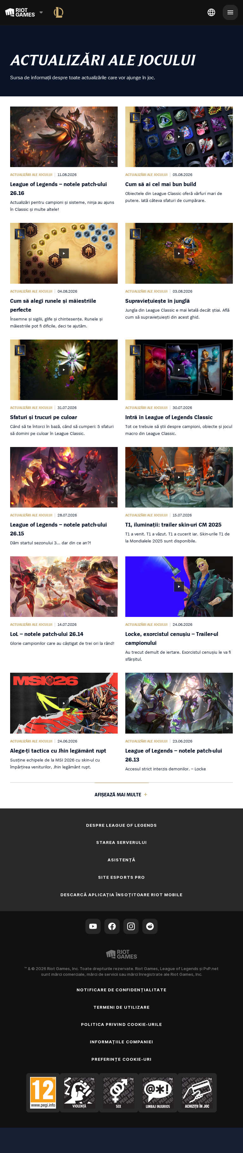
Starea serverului (121, 842)
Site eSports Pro (121, 877)
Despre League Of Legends (121, 825)
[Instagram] (131, 926)
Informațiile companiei (121, 1041)
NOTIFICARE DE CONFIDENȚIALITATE (121, 989)
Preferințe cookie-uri (121, 1059)
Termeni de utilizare (121, 1007)
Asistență (121, 859)
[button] (64, 160)
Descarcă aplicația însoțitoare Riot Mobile (121, 894)
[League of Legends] (58, 12)
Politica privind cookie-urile (121, 1024)
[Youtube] (93, 926)
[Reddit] (150, 926)
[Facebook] (112, 926)
